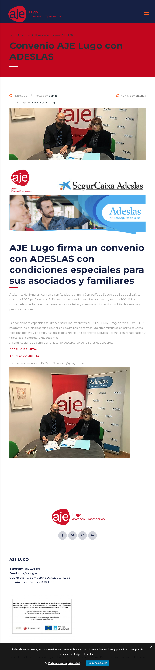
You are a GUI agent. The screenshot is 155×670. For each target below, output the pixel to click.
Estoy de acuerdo (97, 662)
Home (12, 34)
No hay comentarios (133, 95)
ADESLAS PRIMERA (23, 349)
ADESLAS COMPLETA (24, 356)
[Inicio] (34, 14)
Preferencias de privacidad (64, 663)
